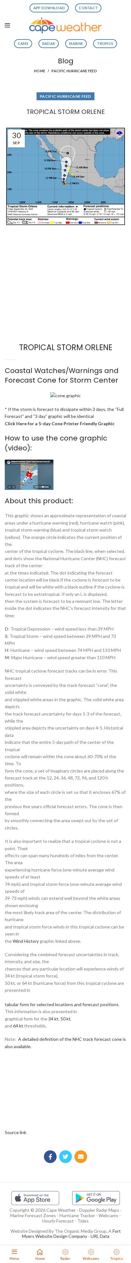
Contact (88, 8)
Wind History (26, 941)
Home (39, 71)
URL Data (100, 1236)
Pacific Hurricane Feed (74, 71)
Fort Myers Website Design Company (71, 1233)
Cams (23, 43)
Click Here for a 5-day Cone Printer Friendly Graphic (59, 423)
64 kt (18, 1025)
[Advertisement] (65, 252)
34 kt (53, 1018)
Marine (76, 43)
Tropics (105, 43)
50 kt (65, 1018)
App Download (49, 8)
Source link (15, 1132)
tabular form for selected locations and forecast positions (62, 1004)
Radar (48, 43)
